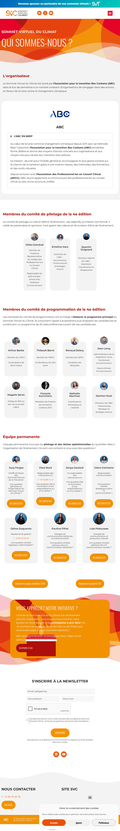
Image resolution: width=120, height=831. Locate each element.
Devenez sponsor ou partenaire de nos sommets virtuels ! (54, 3)
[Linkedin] (39, 13)
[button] (110, 13)
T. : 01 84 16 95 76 (11, 796)
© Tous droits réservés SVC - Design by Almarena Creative (28, 819)
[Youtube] (51, 13)
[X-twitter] (45, 13)
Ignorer (79, 822)
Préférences (104, 822)
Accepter (54, 822)
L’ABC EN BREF (23, 136)
